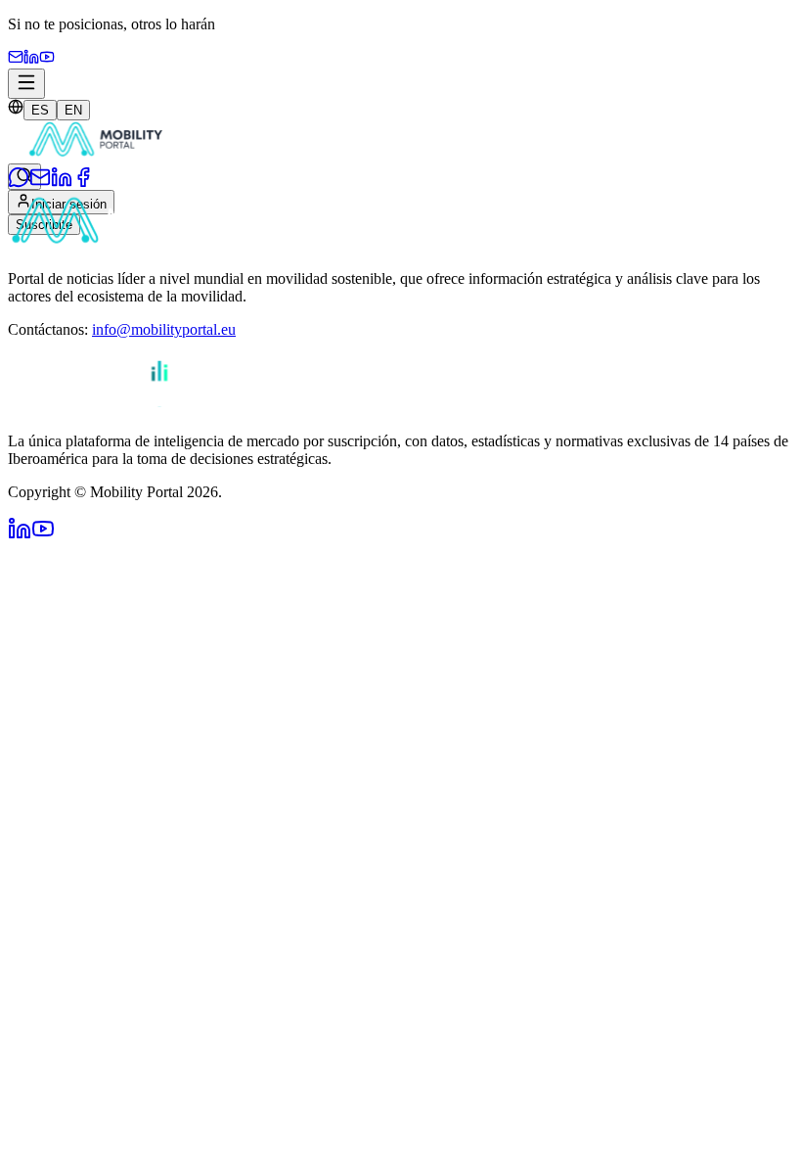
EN (73, 110)
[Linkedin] (31, 59)
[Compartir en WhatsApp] (18, 182)
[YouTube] (47, 59)
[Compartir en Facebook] (83, 182)
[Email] (15, 59)
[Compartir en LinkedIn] (61, 182)
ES (40, 110)
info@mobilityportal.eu (164, 329)
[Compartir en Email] (40, 182)
